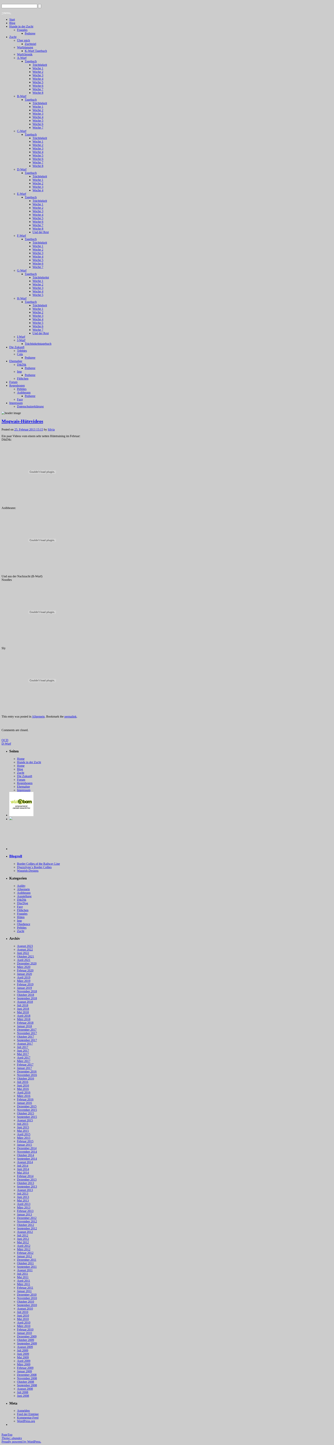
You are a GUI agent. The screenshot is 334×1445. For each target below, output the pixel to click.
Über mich (23, 40)
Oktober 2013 (25, 1183)
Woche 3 (37, 75)
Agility (21, 885)
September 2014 (27, 1158)
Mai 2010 (23, 1319)
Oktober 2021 (25, 956)
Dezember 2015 (27, 1106)
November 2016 (27, 1075)
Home (21, 758)
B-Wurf (21, 96)
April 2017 (23, 1057)
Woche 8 (37, 92)
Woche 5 (37, 82)
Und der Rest (40, 232)
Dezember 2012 (27, 1218)
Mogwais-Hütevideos (22, 421)
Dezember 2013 (27, 1179)
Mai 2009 (23, 1357)
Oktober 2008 (25, 1381)
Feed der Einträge (28, 1414)
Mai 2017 (23, 1054)
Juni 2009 (23, 1354)
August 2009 (25, 1347)
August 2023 (25, 946)
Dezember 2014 (27, 1148)
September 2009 (27, 1343)
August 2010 (25, 1308)
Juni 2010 (23, 1315)
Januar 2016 (24, 1103)
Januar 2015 (24, 1144)
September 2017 (27, 1040)
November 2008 (27, 1378)
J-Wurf (21, 340)
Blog (12, 23)
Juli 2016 (22, 1082)
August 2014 (25, 1162)
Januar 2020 (24, 974)
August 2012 (25, 1232)
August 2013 (25, 1190)
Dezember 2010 (27, 1294)
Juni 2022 (23, 953)
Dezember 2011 (26, 1259)
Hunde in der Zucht (21, 26)
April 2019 (23, 977)
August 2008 (25, 1388)
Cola (20, 354)
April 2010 (23, 1322)
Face (20, 399)
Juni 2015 (23, 1127)
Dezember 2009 (27, 1336)
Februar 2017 (25, 1064)
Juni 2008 (23, 1395)
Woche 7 (37, 89)
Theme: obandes (12, 1438)
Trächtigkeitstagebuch (38, 343)
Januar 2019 (24, 987)
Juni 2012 (23, 1238)
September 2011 (27, 1266)
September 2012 (27, 1228)
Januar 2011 (24, 1291)
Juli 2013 (22, 1193)
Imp (19, 371)
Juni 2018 (23, 1008)
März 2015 (23, 1137)
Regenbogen (17, 385)
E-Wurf (21, 193)
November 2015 (27, 1109)
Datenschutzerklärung (30, 406)
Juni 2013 (23, 1197)
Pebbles (21, 389)
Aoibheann (24, 392)
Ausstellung (24, 896)
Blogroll (15, 856)
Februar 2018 (25, 1022)
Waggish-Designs (27, 870)
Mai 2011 (23, 1277)
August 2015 (25, 1120)
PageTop (7, 1434)
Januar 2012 (24, 1256)
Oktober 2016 (25, 1078)
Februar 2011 (25, 1287)
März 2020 (23, 967)
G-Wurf (21, 270)
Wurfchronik (24, 54)
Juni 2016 (23, 1085)
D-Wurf (21, 169)
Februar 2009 (25, 1367)
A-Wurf (21, 57)
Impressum (16, 403)
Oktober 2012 (25, 1225)
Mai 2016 (23, 1089)
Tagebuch (31, 61)
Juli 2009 (22, 1350)
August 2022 (25, 949)
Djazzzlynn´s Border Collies (34, 867)
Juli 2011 (22, 1273)
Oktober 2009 (25, 1340)
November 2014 (27, 1151)
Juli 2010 (22, 1312)
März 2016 (23, 1096)
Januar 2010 (24, 1333)
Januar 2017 (24, 1068)
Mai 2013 (23, 1200)
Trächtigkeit (39, 64)
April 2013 (23, 1204)
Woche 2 (37, 71)
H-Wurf (21, 298)
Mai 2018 (23, 1012)
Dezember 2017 (27, 1029)
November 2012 (27, 1221)
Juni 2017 (23, 1050)
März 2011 (23, 1284)
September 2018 (27, 998)
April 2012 (23, 1245)
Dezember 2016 (27, 1071)
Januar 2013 (24, 1214)
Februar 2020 (25, 970)
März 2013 (23, 1207)
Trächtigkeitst (40, 277)
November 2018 (27, 991)
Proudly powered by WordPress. (21, 1441)
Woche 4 (37, 78)
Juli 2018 (22, 1005)
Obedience (23, 924)
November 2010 (27, 1298)
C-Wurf (21, 131)
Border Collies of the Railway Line (38, 863)
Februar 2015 (25, 1141)
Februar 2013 (25, 1211)
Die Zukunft (16, 347)
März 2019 (23, 981)
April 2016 (23, 1092)
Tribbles (22, 350)
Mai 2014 (23, 1172)
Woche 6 (37, 85)
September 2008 (27, 1385)
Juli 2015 (22, 1123)
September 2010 (27, 1305)
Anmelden (23, 1410)
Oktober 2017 (25, 1036)
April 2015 (23, 1134)
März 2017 (23, 1061)
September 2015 (27, 1116)
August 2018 (25, 1001)
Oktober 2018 (25, 994)
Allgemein (38, 716)
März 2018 (23, 1019)
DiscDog (22, 903)
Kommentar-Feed (27, 1417)
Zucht (12, 37)
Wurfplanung (25, 47)
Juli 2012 (22, 1235)
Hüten (21, 917)
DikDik (21, 364)
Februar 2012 (25, 1252)
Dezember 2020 (27, 963)
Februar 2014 (25, 1176)
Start (12, 19)
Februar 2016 (25, 1099)
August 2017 (25, 1043)
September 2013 (27, 1186)
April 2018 (23, 1015)
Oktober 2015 (25, 1113)
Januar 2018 (24, 1026)
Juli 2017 (22, 1047)
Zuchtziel (30, 44)
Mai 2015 (23, 1130)
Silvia (51, 429)
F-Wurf (21, 235)
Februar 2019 (25, 984)
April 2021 (23, 960)
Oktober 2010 (25, 1301)
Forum (13, 382)
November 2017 (27, 1033)
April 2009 (23, 1360)
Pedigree (30, 33)
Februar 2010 (25, 1329)
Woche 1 (37, 68)
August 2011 (25, 1270)
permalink (70, 716)
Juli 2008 (22, 1392)
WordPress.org (26, 1421)
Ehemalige (15, 361)
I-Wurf (21, 336)
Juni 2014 (23, 1169)
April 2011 (23, 1280)
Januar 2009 (24, 1371)
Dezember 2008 (27, 1374)
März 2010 (23, 1326)
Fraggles (22, 30)
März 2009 (23, 1364)
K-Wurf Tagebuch (36, 50)
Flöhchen (22, 378)
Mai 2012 (23, 1242)
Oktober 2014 (25, 1155)
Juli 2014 (22, 1165)
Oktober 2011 (25, 1263)
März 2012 (23, 1249)
